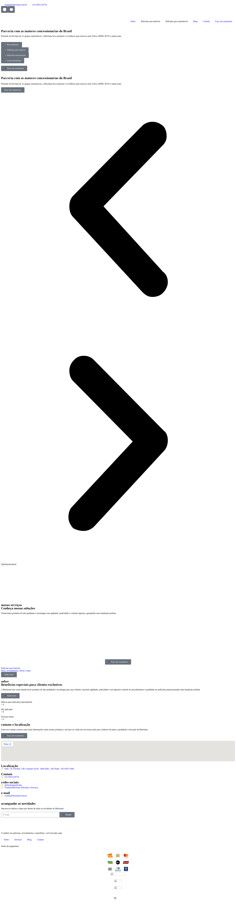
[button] (118, 210)
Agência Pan (127, 900)
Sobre (132, 21)
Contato (206, 21)
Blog (195, 21)
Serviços (18, 839)
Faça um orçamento (223, 21)
